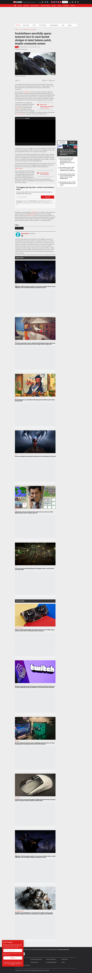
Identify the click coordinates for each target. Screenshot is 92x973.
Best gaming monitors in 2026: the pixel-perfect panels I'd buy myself (68, 183)
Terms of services (32, 200)
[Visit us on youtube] (54, 2)
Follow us (45, 80)
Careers (63, 962)
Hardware (26, 5)
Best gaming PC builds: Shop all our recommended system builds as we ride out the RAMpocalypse (67, 176)
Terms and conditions (51, 959)
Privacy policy (64, 959)
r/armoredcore (46, 108)
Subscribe (65, 2)
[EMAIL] (22, 236)
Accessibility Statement (51, 962)
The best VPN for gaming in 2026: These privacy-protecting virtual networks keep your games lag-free (68, 152)
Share (18, 80)
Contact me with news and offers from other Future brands (13, 954)
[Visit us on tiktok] (60, 2)
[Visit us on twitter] (50, 2)
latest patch (27, 92)
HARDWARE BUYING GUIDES (62, 142)
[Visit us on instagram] (52, 2)
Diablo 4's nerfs (31, 215)
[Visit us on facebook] (47, 2)
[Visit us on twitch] (56, 2)
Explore (73, 5)
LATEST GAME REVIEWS (72, 142)
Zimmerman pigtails (20, 114)
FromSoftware (34, 212)
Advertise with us (34, 962)
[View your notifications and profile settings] (75, 2)
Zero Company (42, 25)
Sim (20, 29)
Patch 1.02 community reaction (46, 105)
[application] (35, 131)
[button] (78, 2)
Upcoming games (54, 25)
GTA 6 (34, 25)
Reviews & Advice (45, 5)
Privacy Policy (17, 962)
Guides (54, 5)
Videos (59, 5)
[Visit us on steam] (45, 2)
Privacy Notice (19, 201)
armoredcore (44, 173)
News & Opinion (35, 5)
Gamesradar (18, 107)
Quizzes (70, 25)
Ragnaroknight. (19, 168)
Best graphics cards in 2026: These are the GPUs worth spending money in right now (67, 169)
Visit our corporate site (63, 949)
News (16, 47)
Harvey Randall (23, 46)
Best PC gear (26, 25)
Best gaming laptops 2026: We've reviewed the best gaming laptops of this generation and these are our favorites (67, 161)
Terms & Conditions (11, 963)
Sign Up (13, 958)
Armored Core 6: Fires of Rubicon (29, 29)
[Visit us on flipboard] (58, 2)
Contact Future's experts (36, 959)
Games (19, 5)
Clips (63, 25)
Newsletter (66, 5)
